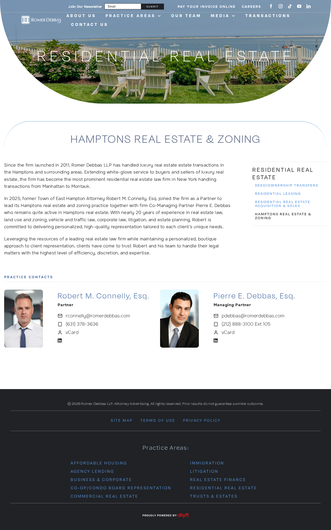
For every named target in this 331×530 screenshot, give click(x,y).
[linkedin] (308, 6)
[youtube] (299, 6)
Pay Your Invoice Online (207, 6)
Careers (251, 6)
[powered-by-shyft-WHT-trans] (165, 513)
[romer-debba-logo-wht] (41, 16)
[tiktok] (290, 6)
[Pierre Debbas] (179, 292)
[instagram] (281, 6)
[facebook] (271, 6)
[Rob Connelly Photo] (23, 292)
